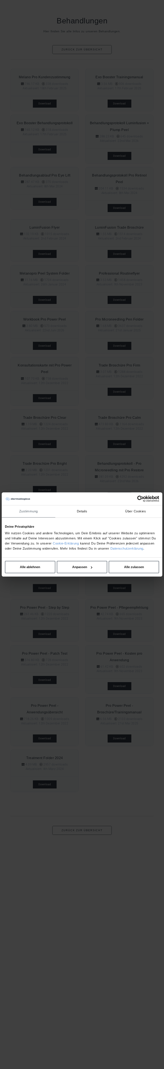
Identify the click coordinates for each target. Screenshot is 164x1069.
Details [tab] (82, 511)
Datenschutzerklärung (126, 548)
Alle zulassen (134, 567)
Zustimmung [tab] (28, 511)
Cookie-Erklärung (66, 543)
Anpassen (79, 567)
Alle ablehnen (30, 567)
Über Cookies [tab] (135, 511)
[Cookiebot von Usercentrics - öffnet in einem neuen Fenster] (140, 499)
